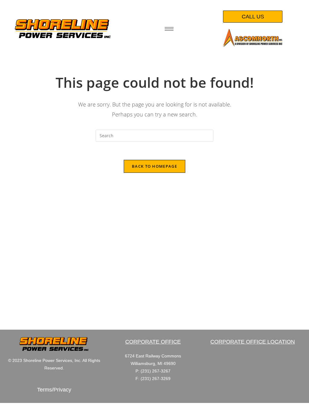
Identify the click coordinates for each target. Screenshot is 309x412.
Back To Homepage (154, 166)
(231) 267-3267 (155, 371)
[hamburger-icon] (169, 29)
